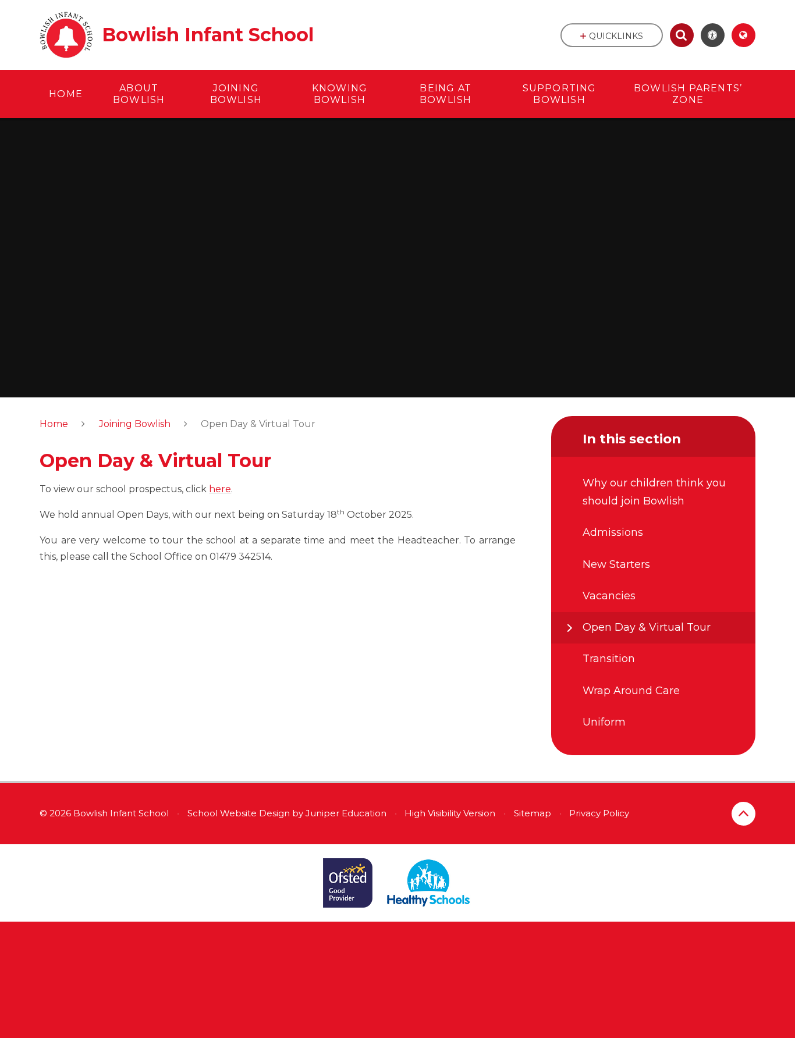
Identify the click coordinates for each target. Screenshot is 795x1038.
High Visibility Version (449, 813)
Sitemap (532, 813)
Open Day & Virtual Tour (258, 423)
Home (54, 423)
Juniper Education (346, 813)
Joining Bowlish (135, 423)
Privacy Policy (599, 813)
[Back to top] (743, 814)
